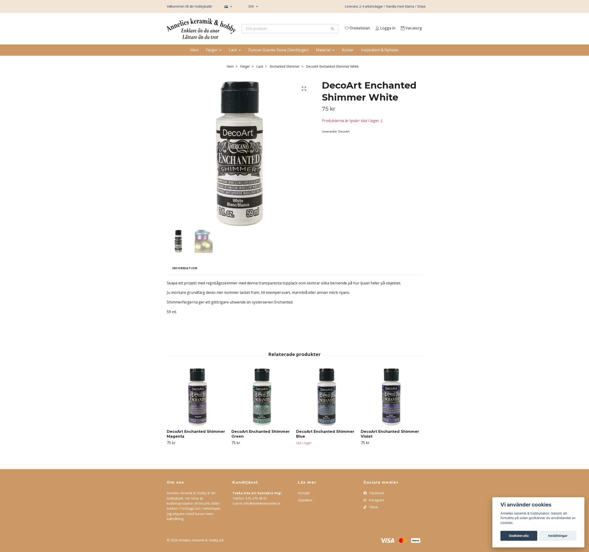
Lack (233, 58)
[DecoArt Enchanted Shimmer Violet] (391, 406)
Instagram (376, 509)
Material (323, 58)
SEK (251, 6)
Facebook (376, 502)
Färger (211, 58)
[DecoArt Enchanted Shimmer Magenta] (197, 406)
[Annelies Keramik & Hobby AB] (230, 30)
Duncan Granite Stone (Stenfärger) (278, 58)
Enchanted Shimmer (285, 75)
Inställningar (558, 536)
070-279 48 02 (256, 507)
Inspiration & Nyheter (380, 58)
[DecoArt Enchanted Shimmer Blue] (326, 406)
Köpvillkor (305, 509)
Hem (195, 58)
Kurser (348, 58)
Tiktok (373, 516)
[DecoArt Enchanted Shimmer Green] (262, 406)
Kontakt (304, 502)
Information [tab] (184, 277)
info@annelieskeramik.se (262, 512)
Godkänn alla (519, 536)
